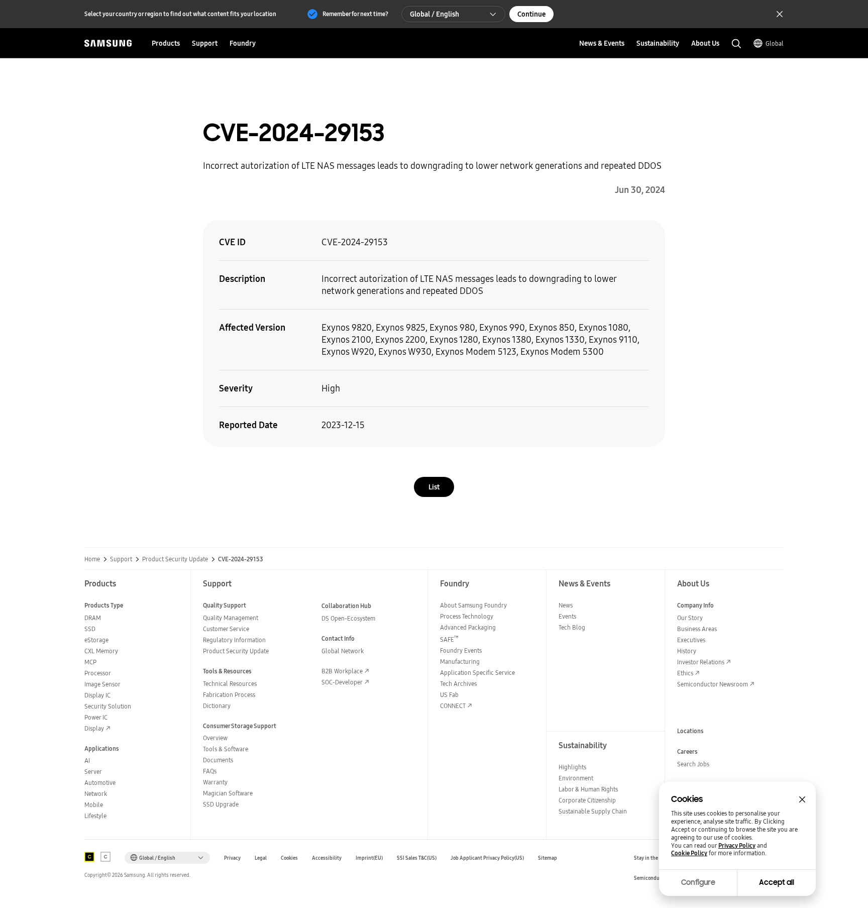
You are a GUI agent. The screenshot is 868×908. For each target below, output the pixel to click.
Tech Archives (458, 683)
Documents (218, 760)
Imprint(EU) (369, 858)
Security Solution (107, 706)
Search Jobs (693, 764)
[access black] (89, 857)
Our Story (690, 618)
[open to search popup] (736, 44)
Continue (531, 14)
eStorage (96, 640)
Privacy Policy (736, 846)
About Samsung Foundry (473, 605)
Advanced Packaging (468, 627)
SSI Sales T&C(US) (417, 858)
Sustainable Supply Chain (593, 811)
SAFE (449, 639)
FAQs (209, 771)
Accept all (776, 882)
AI (87, 760)
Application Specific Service (477, 672)
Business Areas (697, 629)
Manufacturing (460, 661)
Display (94, 728)
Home (92, 559)
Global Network (342, 651)
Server (93, 771)
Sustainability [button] (657, 43)
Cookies (289, 858)
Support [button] (205, 43)
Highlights (572, 767)
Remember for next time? (355, 14)
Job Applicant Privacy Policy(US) (487, 858)
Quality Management (230, 618)
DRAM (92, 618)
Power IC (95, 717)
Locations (690, 731)
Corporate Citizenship (587, 800)
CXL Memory (101, 651)
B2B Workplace (342, 671)
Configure (698, 882)
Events (567, 616)
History (686, 651)
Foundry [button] (243, 43)
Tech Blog (572, 627)
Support (121, 559)
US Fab (449, 694)
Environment (576, 778)
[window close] (802, 799)
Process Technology (466, 616)
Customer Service (226, 629)
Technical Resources (230, 683)
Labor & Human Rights (588, 789)
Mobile (93, 804)
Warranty (215, 782)
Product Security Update (175, 559)
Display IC (97, 695)
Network (95, 793)
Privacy (232, 858)
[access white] (105, 857)
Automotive (100, 782)
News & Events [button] (601, 43)
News (566, 605)
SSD (89, 629)
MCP (90, 662)
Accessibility (327, 858)
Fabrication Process (229, 694)
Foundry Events (461, 650)
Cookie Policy (689, 853)
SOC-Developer (342, 682)
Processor (97, 673)
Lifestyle (95, 816)
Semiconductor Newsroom (712, 684)
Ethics (685, 673)
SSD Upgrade (221, 804)
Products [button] (166, 43)
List (434, 487)
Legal (261, 858)
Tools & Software (225, 749)
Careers (687, 751)
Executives (691, 640)
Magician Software (228, 793)
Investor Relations (700, 662)
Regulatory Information (234, 640)
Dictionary (217, 705)
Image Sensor (102, 684)
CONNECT (453, 705)
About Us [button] (705, 43)
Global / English (434, 14)
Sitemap (547, 858)
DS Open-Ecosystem (348, 618)
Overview (215, 738)
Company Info (695, 605)
